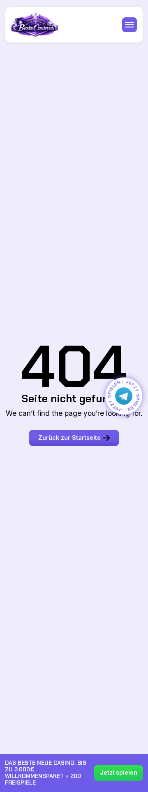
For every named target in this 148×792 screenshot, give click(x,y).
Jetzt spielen (118, 772)
